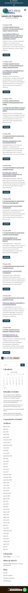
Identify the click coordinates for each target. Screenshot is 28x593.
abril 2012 (5, 536)
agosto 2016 (6, 482)
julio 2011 (5, 547)
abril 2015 (5, 506)
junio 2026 (5, 432)
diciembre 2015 (7, 493)
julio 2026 (5, 429)
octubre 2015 (6, 496)
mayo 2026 (6, 434)
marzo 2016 (6, 485)
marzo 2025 (6, 453)
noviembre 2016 (7, 477)
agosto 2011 (6, 544)
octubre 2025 (6, 442)
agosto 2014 (6, 517)
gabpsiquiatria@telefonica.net (15, 3)
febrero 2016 (6, 488)
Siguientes (16, 358)
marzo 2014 (6, 520)
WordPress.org (7, 581)
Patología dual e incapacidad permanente (12, 207)
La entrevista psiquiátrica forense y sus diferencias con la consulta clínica (14, 109)
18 (10, 358)
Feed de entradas (7, 575)
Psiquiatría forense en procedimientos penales (11, 335)
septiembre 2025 (7, 445)
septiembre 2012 (7, 530)
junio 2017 (5, 464)
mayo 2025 (6, 448)
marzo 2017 (6, 469)
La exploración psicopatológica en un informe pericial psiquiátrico (13, 72)
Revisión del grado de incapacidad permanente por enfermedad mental (12, 174)
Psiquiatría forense (12, 31)
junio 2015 (5, 501)
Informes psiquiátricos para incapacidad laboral (12, 141)
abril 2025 (5, 450)
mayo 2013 (6, 528)
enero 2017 (6, 472)
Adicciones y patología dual (10, 203)
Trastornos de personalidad (10, 234)
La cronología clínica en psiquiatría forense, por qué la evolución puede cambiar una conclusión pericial (13, 36)
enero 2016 (6, 490)
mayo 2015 (6, 504)
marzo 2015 (6, 509)
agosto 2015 (6, 498)
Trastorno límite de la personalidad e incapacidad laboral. (12, 239)
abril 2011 (5, 549)
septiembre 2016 (7, 480)
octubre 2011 (6, 541)
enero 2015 (6, 514)
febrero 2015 (6, 512)
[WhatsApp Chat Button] (25, 590)
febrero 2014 (6, 522)
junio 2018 (5, 458)
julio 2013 (5, 525)
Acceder (5, 573)
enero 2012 (6, 538)
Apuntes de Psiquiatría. (11, 16)
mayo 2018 (6, 461)
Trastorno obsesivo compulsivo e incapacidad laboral (14, 303)
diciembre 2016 (7, 474)
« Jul (4, 388)
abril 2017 (5, 466)
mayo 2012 (6, 533)
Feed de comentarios (8, 578)
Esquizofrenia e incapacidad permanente (12, 272)
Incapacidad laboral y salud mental (14, 136)
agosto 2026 (6, 426)
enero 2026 (6, 437)
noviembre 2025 (7, 440)
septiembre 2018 (7, 456)
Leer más (6, 55)
